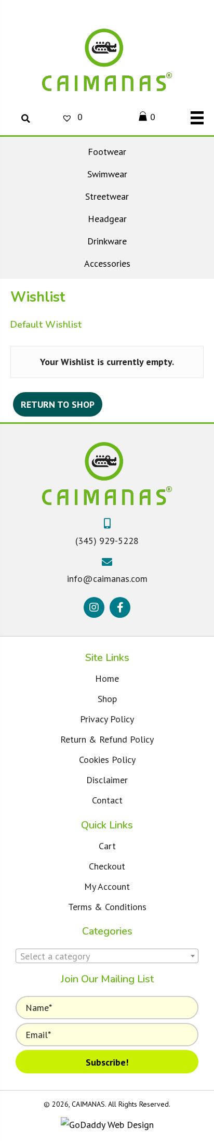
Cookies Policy (107, 760)
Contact (107, 800)
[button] (94, 607)
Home (107, 678)
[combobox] (107, 956)
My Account (107, 886)
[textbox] (107, 956)
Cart (107, 846)
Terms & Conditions (107, 907)
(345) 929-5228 (107, 541)
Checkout (107, 866)
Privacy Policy (107, 719)
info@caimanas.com (107, 579)
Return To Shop (58, 404)
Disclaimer (107, 780)
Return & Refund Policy (107, 739)
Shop (107, 699)
